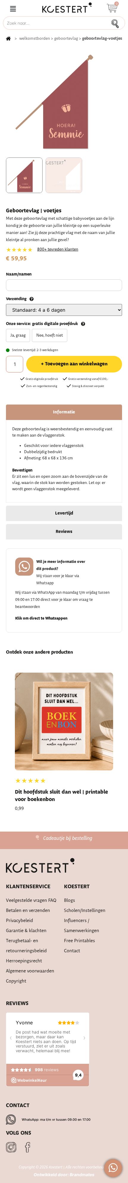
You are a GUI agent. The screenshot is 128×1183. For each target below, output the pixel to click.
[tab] (64, 412)
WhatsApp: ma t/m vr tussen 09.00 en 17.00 (56, 1119)
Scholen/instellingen (84, 910)
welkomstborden (34, 38)
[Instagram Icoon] (11, 1147)
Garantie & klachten (26, 931)
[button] (13, 9)
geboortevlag (66, 38)
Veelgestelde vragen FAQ (31, 900)
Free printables (79, 941)
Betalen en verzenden (28, 910)
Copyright (16, 981)
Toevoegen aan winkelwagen (76, 364)
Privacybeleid (19, 921)
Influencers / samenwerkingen (81, 926)
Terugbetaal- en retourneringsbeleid (26, 946)
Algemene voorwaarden (30, 971)
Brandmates (82, 1174)
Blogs (69, 900)
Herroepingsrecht (24, 961)
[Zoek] (117, 23)
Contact (72, 951)
